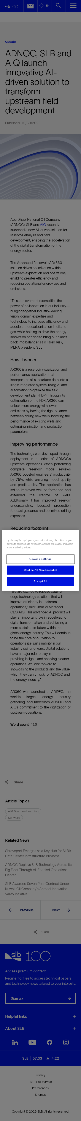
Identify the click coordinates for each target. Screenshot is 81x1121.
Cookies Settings (40, 559)
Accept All (40, 581)
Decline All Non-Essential (40, 570)
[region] (40, 560)
